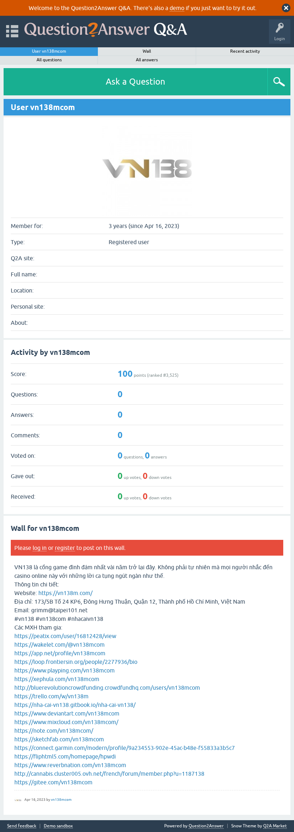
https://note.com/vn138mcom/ (53, 730)
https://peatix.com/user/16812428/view (65, 636)
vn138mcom (61, 800)
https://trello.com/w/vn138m (51, 696)
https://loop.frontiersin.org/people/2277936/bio (75, 662)
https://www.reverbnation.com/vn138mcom (70, 765)
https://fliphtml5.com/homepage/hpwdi (65, 756)
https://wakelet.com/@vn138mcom (59, 644)
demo (177, 8)
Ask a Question (135, 81)
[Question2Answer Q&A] (105, 28)
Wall (147, 51)
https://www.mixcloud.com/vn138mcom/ (66, 722)
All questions (49, 59)
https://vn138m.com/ (65, 593)
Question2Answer (206, 825)
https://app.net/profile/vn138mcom (59, 653)
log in (40, 548)
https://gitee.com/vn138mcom (53, 782)
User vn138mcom (49, 51)
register (65, 548)
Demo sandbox (58, 826)
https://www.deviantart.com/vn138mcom (66, 713)
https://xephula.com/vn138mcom (56, 679)
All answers (147, 59)
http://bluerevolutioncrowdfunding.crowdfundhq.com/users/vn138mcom (107, 687)
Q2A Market (275, 825)
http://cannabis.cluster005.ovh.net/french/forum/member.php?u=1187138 (109, 773)
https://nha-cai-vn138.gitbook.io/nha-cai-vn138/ (75, 705)
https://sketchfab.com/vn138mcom (59, 739)
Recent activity (245, 51)
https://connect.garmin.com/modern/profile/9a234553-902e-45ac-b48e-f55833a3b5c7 (124, 748)
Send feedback (21, 826)
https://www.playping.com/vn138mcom (64, 670)
